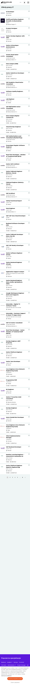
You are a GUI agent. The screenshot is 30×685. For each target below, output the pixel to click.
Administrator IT (12, 665)
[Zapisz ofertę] (29, 11)
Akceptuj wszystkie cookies (15, 678)
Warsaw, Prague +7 (12, 24)
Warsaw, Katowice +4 (12, 87)
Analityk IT (9, 662)
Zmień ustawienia (15, 682)
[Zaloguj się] (24, 2)
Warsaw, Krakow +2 (12, 59)
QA (28, 665)
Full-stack (3, 665)
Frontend (21, 662)
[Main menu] (28, 2)
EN (20, 2)
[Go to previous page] (4, 477)
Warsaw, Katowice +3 (12, 167)
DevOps (16, 662)
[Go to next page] (25, 477)
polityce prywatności (6, 675)
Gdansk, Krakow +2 (12, 211)
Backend (3, 662)
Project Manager (21, 665)
